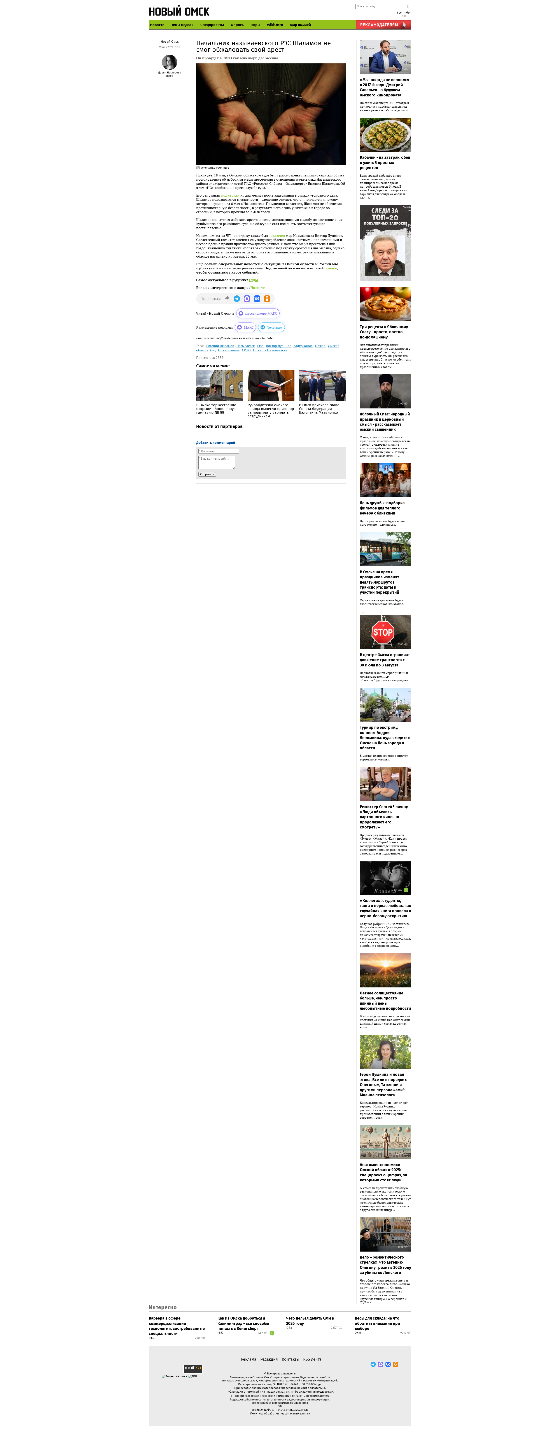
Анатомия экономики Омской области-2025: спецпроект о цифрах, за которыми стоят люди (383, 1172)
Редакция (269, 1359)
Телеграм (274, 327)
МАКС (249, 327)
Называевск (245, 346)
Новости (157, 25)
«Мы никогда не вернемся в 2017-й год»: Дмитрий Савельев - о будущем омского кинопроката (384, 87)
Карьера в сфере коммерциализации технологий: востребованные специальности (177, 1326)
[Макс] (380, 1364)
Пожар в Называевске (270, 350)
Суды (253, 280)
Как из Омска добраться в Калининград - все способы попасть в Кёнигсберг (243, 1323)
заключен (277, 235)
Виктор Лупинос (278, 346)
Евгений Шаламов (220, 346)
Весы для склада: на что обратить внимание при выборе (377, 1323)
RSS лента (312, 1359)
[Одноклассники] (395, 1364)
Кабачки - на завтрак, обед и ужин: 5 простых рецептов (385, 162)
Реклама (248, 1359)
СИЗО (246, 350)
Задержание (303, 346)
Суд (213, 350)
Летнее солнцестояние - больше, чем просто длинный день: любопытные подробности (385, 1001)
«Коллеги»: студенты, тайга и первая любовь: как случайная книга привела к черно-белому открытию (385, 908)
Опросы (238, 25)
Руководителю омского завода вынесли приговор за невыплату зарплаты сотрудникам (271, 410)
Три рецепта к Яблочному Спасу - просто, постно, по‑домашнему (384, 332)
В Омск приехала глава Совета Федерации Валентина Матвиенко (319, 408)
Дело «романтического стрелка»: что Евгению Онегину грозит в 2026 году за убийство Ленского (385, 1265)
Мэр (260, 346)
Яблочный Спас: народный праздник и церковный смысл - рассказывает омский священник (385, 422)
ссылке (331, 268)
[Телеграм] (373, 1364)
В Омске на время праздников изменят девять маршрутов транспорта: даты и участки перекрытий (379, 582)
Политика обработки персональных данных (280, 1413)
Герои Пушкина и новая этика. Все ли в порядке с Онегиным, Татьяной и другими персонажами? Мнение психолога (383, 1084)
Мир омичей (300, 25)
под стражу (230, 195)
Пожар (320, 346)
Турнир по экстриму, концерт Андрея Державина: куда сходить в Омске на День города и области (385, 737)
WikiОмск (275, 25)
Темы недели (182, 25)
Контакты (290, 1359)
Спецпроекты (212, 25)
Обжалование (229, 350)
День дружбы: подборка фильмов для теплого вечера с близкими (382, 508)
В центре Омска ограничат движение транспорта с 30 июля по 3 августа (385, 660)
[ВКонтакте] (388, 1364)
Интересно (163, 1307)
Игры (255, 25)
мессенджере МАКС (261, 313)
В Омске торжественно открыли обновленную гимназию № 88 (216, 408)
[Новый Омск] (179, 10)
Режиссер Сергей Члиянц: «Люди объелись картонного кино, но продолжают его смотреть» (384, 817)
